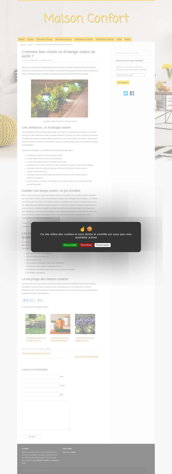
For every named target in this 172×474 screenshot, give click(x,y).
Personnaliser (102, 245)
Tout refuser (86, 245)
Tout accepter (70, 245)
